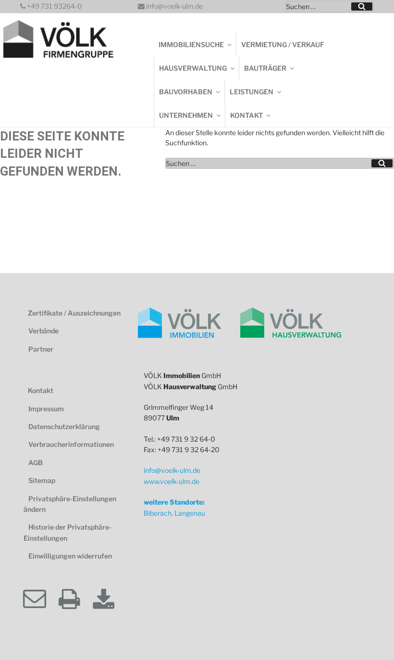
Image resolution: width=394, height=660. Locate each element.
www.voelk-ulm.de (171, 481)
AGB (35, 462)
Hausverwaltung (193, 68)
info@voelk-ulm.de (174, 6)
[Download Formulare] (109, 599)
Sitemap (41, 480)
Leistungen (251, 92)
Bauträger (265, 68)
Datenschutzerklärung (64, 426)
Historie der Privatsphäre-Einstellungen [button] (67, 532)
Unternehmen (186, 115)
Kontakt (246, 115)
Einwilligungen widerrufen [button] (70, 556)
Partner (40, 349)
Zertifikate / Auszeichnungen (74, 313)
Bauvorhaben (185, 92)
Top (370, 636)
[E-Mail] (40, 599)
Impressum (46, 409)
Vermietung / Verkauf (282, 44)
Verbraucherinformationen (71, 444)
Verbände (43, 331)
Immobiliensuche (191, 44)
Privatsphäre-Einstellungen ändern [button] (70, 504)
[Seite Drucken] (75, 599)
